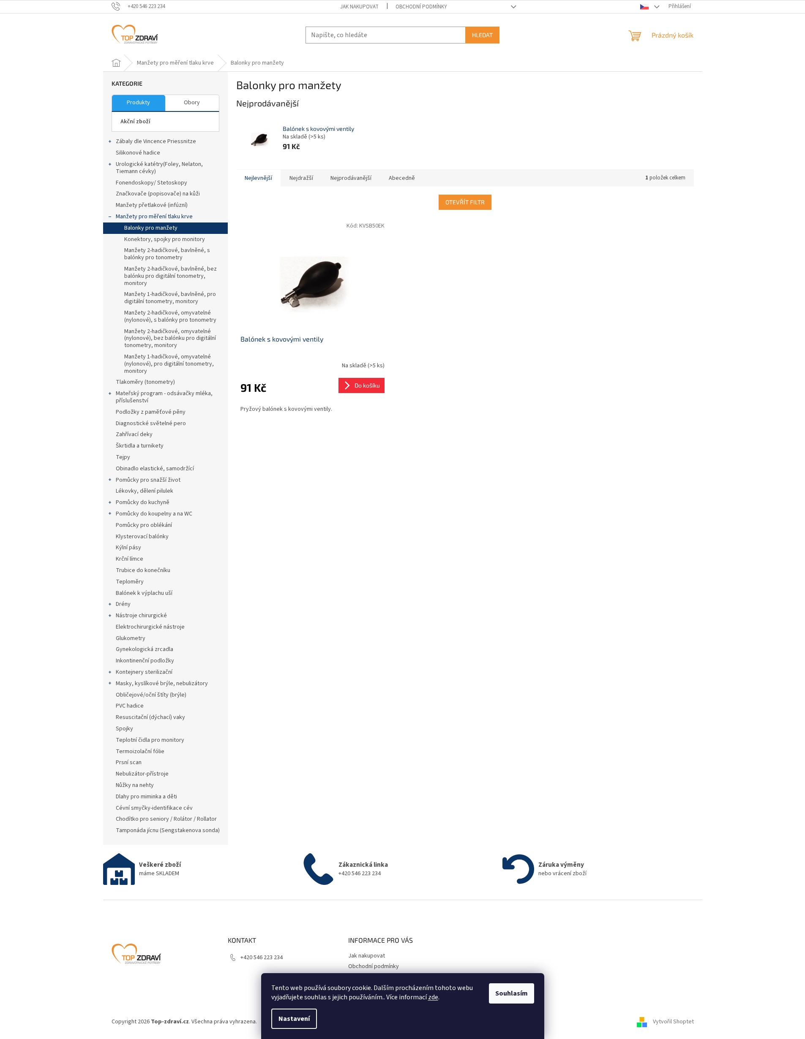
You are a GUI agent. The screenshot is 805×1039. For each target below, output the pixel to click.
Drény (123, 604)
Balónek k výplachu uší (144, 593)
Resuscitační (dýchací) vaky (150, 717)
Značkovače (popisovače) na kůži (158, 194)
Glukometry (130, 638)
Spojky (124, 728)
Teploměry (130, 582)
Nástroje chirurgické (141, 615)
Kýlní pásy (128, 547)
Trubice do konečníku (143, 570)
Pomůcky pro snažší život (148, 480)
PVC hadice (130, 706)
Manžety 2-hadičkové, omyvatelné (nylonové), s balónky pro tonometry (170, 316)
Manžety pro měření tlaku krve (154, 216)
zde (433, 997)
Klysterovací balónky (142, 536)
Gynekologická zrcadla (144, 649)
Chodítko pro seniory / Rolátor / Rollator (166, 819)
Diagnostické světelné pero (151, 423)
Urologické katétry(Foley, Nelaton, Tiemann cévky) (159, 168)
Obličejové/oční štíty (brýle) (151, 695)
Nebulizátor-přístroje (142, 774)
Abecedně (402, 178)
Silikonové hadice (138, 153)
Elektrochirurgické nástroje (150, 627)
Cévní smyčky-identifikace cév (154, 808)
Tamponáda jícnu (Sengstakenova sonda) (168, 830)
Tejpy (123, 457)
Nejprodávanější (350, 178)
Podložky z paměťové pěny (151, 412)
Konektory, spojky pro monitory (164, 239)
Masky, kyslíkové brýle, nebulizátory (162, 683)
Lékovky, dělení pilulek (144, 491)
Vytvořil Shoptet (673, 1021)
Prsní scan (129, 762)
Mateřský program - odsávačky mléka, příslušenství (164, 397)
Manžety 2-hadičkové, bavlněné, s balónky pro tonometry (167, 254)
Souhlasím (511, 993)
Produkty (138, 102)
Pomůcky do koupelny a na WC (154, 514)
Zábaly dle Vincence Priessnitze (156, 141)
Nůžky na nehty (135, 785)
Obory (192, 102)
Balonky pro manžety (150, 228)
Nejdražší (301, 178)
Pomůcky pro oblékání (144, 525)
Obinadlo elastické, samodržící (155, 468)
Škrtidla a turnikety (140, 446)
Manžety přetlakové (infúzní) (152, 205)
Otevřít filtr (465, 202)
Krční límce (129, 559)
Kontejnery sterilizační (144, 672)
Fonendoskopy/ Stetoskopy (151, 183)
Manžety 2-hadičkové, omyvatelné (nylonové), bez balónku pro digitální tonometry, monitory (170, 338)
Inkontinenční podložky (145, 660)
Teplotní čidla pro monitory (150, 740)
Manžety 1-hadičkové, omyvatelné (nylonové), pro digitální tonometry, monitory (169, 364)
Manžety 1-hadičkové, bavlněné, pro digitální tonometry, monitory (170, 298)
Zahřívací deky (134, 434)
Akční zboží (135, 121)
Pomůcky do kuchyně (142, 502)
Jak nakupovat (359, 7)
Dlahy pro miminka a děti (146, 796)
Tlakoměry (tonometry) (145, 382)
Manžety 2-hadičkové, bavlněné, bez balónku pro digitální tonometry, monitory (170, 276)
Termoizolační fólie (140, 751)
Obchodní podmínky (421, 7)
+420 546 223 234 (261, 957)
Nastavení (294, 1018)
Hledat (482, 34)
